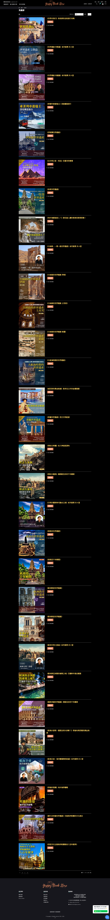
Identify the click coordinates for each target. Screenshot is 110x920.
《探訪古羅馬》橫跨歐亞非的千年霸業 (60, 474)
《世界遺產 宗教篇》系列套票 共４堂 (60, 47)
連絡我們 (21, 896)
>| (27, 872)
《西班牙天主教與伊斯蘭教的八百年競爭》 (62, 844)
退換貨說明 (52, 911)
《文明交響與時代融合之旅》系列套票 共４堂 (63, 503)
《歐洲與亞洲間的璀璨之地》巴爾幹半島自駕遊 (63, 674)
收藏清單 (45, 896)
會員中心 (45, 900)
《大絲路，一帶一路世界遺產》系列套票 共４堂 (64, 246)
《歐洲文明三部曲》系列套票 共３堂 (59, 645)
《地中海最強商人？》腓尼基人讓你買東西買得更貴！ (66, 218)
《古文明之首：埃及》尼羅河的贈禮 (59, 161)
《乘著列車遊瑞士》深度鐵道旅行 (58, 104)
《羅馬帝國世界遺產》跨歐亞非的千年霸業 (62, 702)
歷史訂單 (45, 894)
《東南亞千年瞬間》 (53, 560)
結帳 (105, 1)
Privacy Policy (21, 898)
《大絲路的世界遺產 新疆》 (56, 332)
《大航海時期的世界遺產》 (56, 360)
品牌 (22, 7)
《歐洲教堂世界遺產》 (54, 588)
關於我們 (21, 894)
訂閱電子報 (46, 902)
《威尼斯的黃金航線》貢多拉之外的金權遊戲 (63, 389)
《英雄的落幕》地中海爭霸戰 (57, 787)
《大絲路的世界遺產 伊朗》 (56, 275)
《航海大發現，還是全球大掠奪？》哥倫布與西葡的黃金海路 (67, 732)
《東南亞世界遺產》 (53, 531)
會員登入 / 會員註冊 (88, 3)
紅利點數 (45, 898)
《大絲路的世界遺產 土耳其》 (57, 303)
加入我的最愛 (51, 25)
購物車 (102, 1)
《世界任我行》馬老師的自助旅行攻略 (60, 18)
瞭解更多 (50, 21)
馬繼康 (25, 7)
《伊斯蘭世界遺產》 (53, 132)
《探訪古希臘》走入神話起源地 (58, 446)
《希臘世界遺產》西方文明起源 (58, 417)
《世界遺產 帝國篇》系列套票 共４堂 (60, 75)
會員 (95, 1)
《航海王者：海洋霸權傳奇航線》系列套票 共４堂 (64, 759)
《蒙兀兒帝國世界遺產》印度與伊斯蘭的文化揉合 (64, 816)
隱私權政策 (57, 911)
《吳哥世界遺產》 (53, 189)
